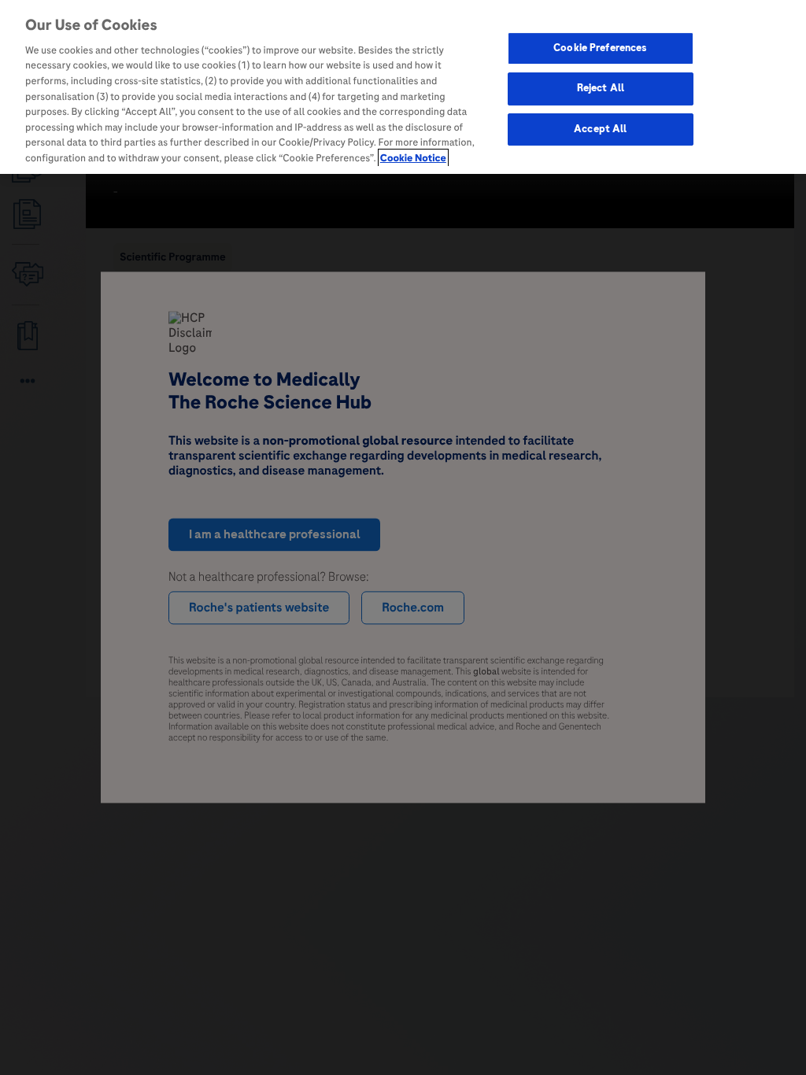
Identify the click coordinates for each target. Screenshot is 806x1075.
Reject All (600, 88)
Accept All (600, 129)
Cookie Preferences (600, 48)
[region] (403, 87)
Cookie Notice (413, 158)
